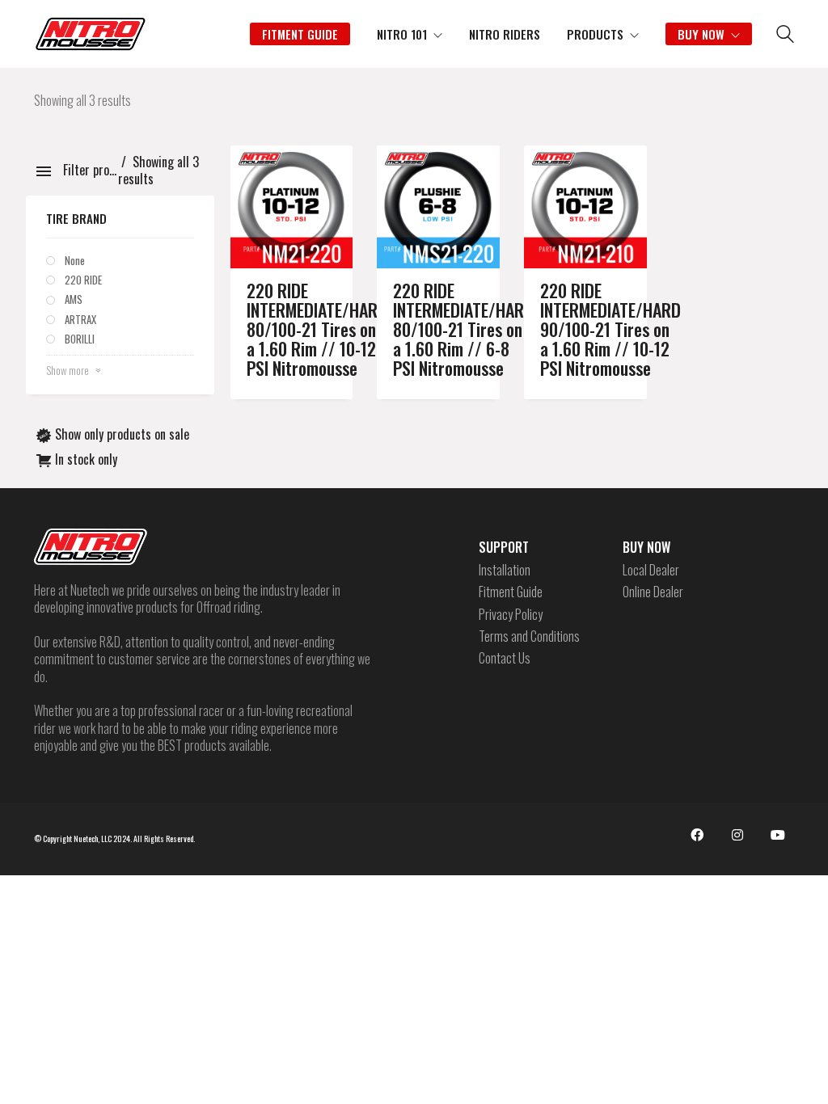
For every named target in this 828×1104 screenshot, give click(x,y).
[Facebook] (697, 835)
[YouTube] (778, 835)
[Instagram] (737, 835)
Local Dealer (651, 570)
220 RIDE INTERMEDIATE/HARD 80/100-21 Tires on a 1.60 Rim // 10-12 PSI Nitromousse (317, 329)
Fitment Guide (511, 592)
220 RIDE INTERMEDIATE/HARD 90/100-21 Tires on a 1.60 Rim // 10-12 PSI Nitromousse (610, 329)
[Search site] (785, 35)
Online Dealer (653, 592)
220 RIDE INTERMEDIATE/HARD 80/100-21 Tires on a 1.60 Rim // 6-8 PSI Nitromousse (463, 329)
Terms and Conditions (529, 636)
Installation (504, 570)
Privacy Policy (511, 614)
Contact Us (504, 658)
